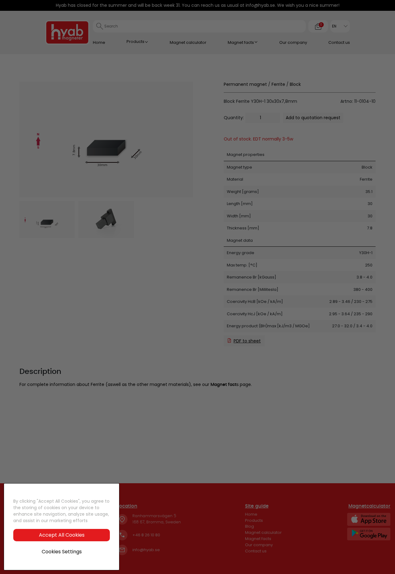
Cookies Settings (62, 551)
